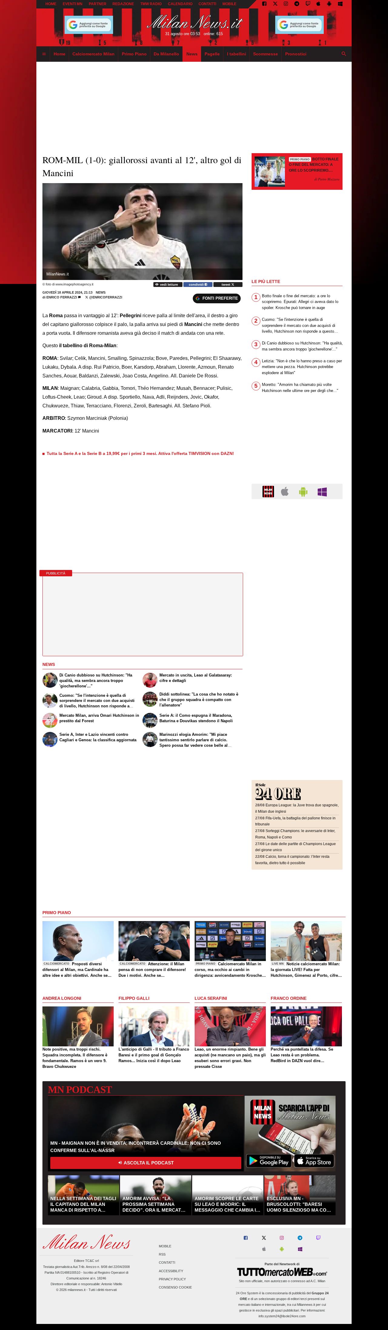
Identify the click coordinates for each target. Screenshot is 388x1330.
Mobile (165, 1246)
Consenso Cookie (175, 1287)
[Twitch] (308, 4)
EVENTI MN (72, 4)
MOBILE (229, 4)
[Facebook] (264, 4)
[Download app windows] (340, 4)
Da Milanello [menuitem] (166, 53)
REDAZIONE (123, 4)
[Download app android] (329, 4)
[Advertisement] (297, 541)
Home (50, 4)
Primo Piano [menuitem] (134, 53)
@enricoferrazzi (105, 297)
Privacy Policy (172, 1279)
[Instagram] (286, 4)
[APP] (269, 491)
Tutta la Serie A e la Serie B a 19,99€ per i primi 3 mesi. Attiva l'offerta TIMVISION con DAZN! (140, 453)
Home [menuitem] (59, 53)
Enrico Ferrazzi (61, 297)
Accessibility (171, 1271)
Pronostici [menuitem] (295, 53)
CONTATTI (207, 4)
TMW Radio (151, 4)
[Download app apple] (319, 4)
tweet (226, 284)
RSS (162, 1254)
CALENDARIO (180, 4)
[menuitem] (43, 54)
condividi (197, 284)
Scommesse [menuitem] (265, 53)
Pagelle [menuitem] (212, 53)
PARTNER (97, 4)
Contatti (167, 1263)
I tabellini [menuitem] (236, 53)
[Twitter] (275, 4)
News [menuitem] (192, 53)
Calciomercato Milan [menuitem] (93, 53)
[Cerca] (344, 54)
